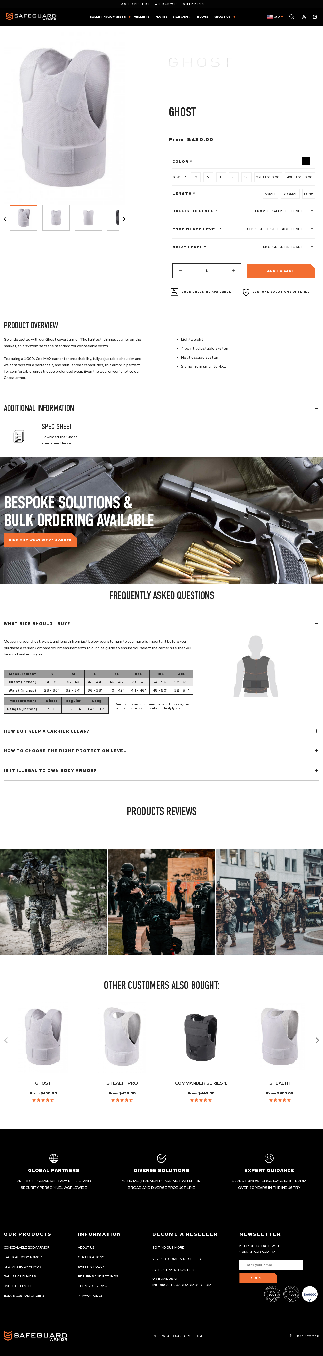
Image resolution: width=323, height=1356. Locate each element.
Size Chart (182, 16)
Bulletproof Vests (108, 16)
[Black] (306, 161)
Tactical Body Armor (23, 1257)
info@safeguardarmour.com (182, 1285)
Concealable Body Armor (27, 1247)
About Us (223, 16)
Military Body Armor (22, 1266)
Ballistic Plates (18, 1286)
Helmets (142, 16)
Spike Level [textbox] (189, 247)
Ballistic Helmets (20, 1276)
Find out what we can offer (40, 540)
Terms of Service (93, 1286)
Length (183, 193)
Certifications (91, 1257)
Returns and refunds (98, 1276)
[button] (43, 1100)
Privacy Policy (90, 1295)
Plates (161, 16)
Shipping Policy (91, 1266)
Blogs (203, 16)
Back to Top (307, 1336)
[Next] (317, 1040)
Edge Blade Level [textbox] (197, 229)
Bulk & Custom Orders (24, 1295)
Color (182, 161)
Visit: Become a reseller (176, 1259)
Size (179, 177)
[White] (290, 161)
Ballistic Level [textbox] (195, 211)
